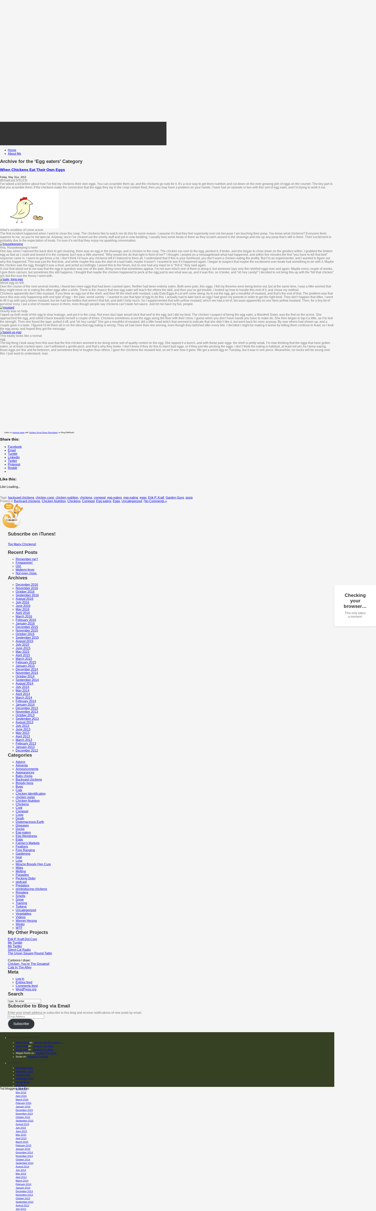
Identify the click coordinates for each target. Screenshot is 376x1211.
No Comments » (155, 501)
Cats (19, 790)
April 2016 (23, 613)
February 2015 (26, 662)
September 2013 (27, 718)
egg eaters (114, 497)
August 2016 (24, 598)
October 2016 (25, 591)
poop (189, 497)
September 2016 (27, 595)
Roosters (22, 892)
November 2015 (27, 630)
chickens (86, 497)
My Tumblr (15, 942)
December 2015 (27, 627)
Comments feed (27, 985)
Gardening (23, 853)
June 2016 (23, 605)
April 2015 (23, 655)
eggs (143, 497)
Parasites (22, 874)
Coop (19, 814)
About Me (14, 153)
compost (100, 497)
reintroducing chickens (31, 889)
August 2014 (24, 683)
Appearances (25, 772)
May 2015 (22, 651)
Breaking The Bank (43, 1046)
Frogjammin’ (24, 562)
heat (19, 857)
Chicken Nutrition (54, 501)
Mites (19, 867)
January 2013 (25, 747)
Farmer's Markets (28, 843)
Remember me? (27, 559)
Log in (20, 978)
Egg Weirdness (26, 836)
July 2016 (22, 602)
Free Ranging (25, 850)
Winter (20, 924)
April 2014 (23, 694)
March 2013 (24, 740)
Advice (20, 762)
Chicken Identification (31, 793)
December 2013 (27, 708)
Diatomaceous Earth (30, 822)
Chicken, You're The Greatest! (28, 964)
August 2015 (24, 641)
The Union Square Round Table (30, 953)
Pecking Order (26, 878)
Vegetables (23, 913)
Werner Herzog (26, 920)
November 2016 (27, 588)
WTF (19, 927)
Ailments (22, 765)
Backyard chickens (27, 501)
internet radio (18, 432)
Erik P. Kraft (156, 497)
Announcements (27, 769)
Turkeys (21, 906)
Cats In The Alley (20, 967)
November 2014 (27, 673)
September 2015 (27, 637)
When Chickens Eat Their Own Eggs (32, 170)
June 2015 (23, 648)
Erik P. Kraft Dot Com (22, 939)
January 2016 (25, 623)
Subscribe (21, 1024)
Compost (88, 501)
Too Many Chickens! (22, 544)
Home (12, 150)
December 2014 (27, 669)
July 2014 (22, 687)
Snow (20, 899)
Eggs (116, 501)
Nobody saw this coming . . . (49, 1042)
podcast (21, 882)
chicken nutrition (67, 497)
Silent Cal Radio (19, 949)
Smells (20, 896)
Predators (22, 885)
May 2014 (22, 690)
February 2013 (26, 743)
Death (20, 818)
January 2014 (25, 704)
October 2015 (25, 634)
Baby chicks (24, 776)
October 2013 (25, 715)
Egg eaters (103, 501)
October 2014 (25, 676)
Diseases (22, 825)
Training (21, 903)
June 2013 (23, 729)
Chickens (73, 501)
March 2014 (24, 697)
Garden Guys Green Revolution (43, 432)
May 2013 (22, 733)
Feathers (22, 846)
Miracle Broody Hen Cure (33, 864)
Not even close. (26, 573)
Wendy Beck (22, 1042)
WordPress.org (26, 989)
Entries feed (24, 982)
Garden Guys (175, 497)
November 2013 (27, 711)
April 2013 (23, 736)
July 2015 (22, 644)
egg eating (130, 497)
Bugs (19, 786)
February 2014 (26, 701)
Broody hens (24, 783)
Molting (21, 871)
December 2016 (27, 584)
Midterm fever (25, 569)
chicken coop (45, 497)
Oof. (18, 566)
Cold (19, 807)
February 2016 (26, 620)
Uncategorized (132, 501)
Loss (19, 860)
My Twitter (15, 946)
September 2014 (27, 680)
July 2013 (22, 725)
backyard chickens (21, 497)
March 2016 (24, 616)
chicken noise (25, 797)
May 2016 (22, 609)
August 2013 (24, 722)
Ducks (20, 829)
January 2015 (25, 665)
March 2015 (24, 658)
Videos (20, 917)
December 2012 (27, 750)
